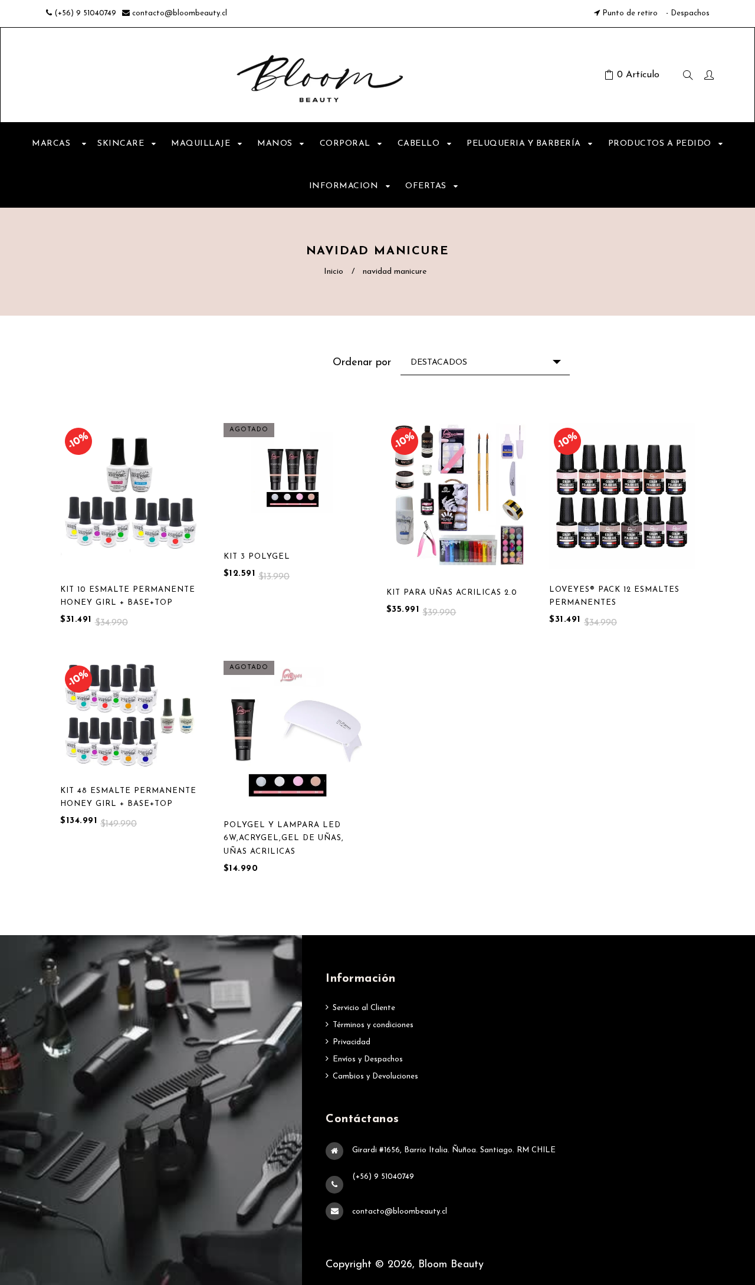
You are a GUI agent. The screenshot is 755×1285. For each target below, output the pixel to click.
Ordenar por (362, 363)
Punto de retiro (630, 13)
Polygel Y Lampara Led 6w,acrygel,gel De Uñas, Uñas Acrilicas (284, 838)
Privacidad (351, 1042)
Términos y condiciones (373, 1025)
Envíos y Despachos (368, 1059)
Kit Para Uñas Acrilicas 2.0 (451, 592)
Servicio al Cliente (364, 1008)
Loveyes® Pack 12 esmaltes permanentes (614, 596)
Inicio (333, 271)
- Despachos (687, 13)
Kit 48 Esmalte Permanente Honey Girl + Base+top (128, 797)
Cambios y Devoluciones (375, 1076)
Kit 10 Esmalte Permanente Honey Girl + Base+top (127, 596)
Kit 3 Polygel (257, 556)
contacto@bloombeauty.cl (179, 13)
